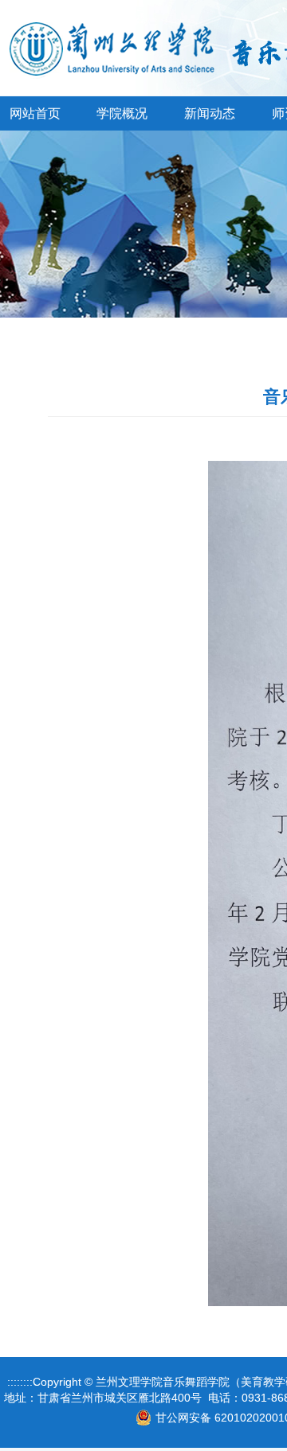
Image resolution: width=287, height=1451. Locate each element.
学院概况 (121, 113)
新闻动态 (209, 113)
